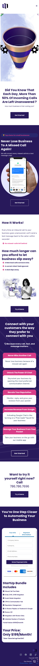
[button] (36, 6)
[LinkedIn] (30, 654)
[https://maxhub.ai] (5, 6)
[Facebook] (25, 654)
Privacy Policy (24, 663)
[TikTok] (35, 654)
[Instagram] (20, 654)
